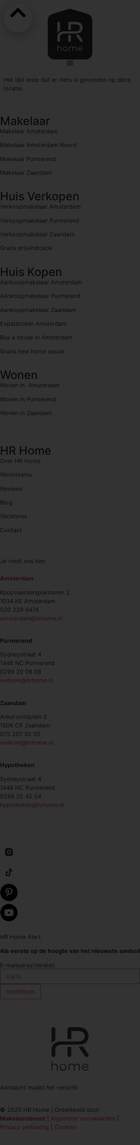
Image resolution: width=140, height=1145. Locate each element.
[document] (70, 572)
